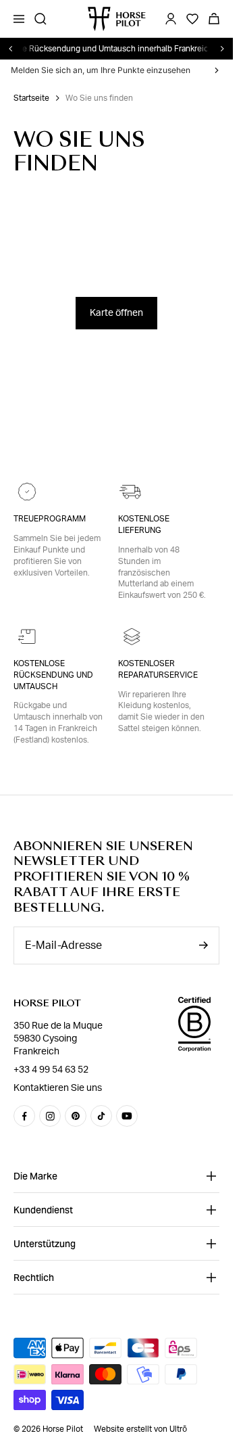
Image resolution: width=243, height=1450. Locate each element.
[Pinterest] (75, 1116)
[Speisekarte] (19, 19)
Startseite (31, 98)
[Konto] (171, 19)
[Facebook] (24, 1116)
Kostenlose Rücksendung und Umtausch (53, 675)
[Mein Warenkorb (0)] (214, 19)
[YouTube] (127, 1116)
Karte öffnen (116, 313)
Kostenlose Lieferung (143, 524)
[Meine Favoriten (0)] (192, 19)
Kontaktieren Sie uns (58, 1088)
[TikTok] (101, 1116)
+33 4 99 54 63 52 (51, 1070)
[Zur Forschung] (40, 19)
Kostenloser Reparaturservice (158, 669)
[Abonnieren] (203, 945)
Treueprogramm (50, 519)
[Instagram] (50, 1116)
